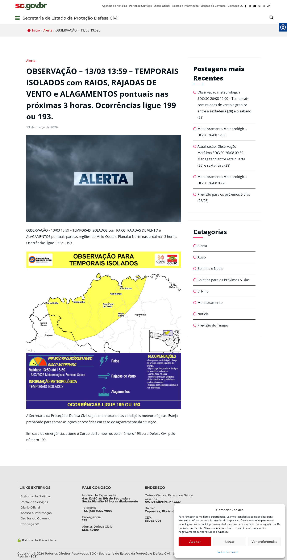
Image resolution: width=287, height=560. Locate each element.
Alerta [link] (47, 30)
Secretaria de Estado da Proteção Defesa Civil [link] (71, 18)
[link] (31, 6)
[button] (17, 18)
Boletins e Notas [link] (210, 268)
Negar (229, 542)
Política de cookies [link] (227, 552)
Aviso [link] (201, 257)
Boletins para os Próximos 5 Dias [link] (223, 280)
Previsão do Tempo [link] (212, 325)
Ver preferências (264, 542)
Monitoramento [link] (210, 302)
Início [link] (36, 30)
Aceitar (195, 542)
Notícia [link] (203, 314)
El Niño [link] (203, 291)
